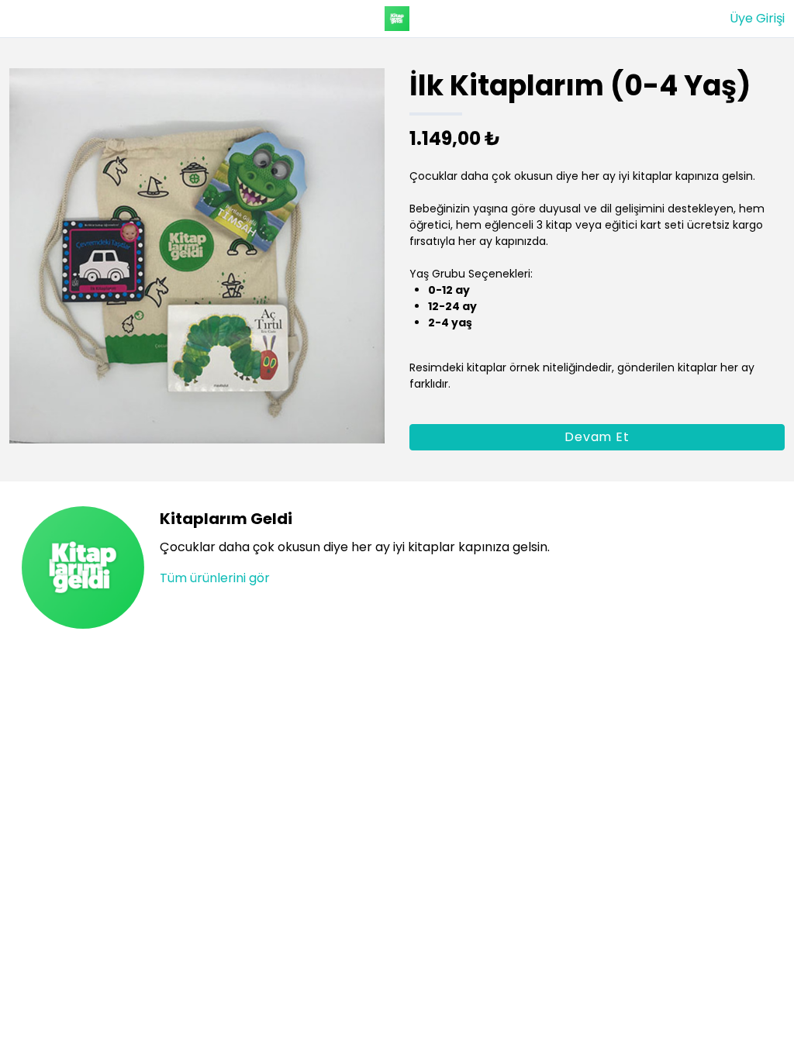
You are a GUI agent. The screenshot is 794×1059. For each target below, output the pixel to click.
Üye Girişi (757, 18)
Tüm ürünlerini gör (215, 578)
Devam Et (596, 437)
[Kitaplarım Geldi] (397, 18)
